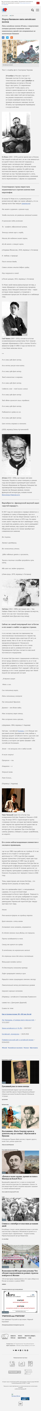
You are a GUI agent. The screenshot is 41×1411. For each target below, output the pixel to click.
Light (3, 1197)
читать (20, 1336)
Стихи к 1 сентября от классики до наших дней (20, 1225)
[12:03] (20, 1106)
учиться (13, 1338)
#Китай (4, 1048)
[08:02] (20, 1199)
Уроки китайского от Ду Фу (12, 1028)
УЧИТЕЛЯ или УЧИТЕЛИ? (13, 1316)
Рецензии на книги (7, 1059)
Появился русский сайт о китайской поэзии (17, 1040)
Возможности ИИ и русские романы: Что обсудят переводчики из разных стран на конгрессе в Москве (20, 1273)
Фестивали (5, 1244)
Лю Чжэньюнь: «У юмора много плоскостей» (18, 1020)
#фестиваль (34, 1048)
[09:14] (20, 1151)
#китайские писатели (15, 1048)
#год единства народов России (10, 1192)
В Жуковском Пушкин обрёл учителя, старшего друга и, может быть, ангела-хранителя (19, 1140)
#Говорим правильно (7, 1325)
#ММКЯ (4, 1284)
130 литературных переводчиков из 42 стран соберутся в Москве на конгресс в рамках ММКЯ (20, 1280)
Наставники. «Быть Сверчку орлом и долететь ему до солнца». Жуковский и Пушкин (19, 1133)
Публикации (5, 1104)
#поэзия (26, 1048)
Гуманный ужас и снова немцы (15, 1086)
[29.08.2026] (20, 1246)
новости (13, 1336)
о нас (29, 1338)
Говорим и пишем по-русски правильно (12, 1289)
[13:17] (20, 1061)
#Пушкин (11, 1144)
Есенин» (21, 731)
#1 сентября (5, 1239)
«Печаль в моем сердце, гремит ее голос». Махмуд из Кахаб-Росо (20, 1177)
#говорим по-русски (18, 1325)
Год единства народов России (10, 1150)
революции (26, 203)
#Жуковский (5, 1144)
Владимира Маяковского (11, 495)
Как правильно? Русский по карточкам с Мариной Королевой (17, 1321)
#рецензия (5, 1099)
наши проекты (22, 1338)
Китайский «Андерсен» (10, 1034)
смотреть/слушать (30, 1336)
